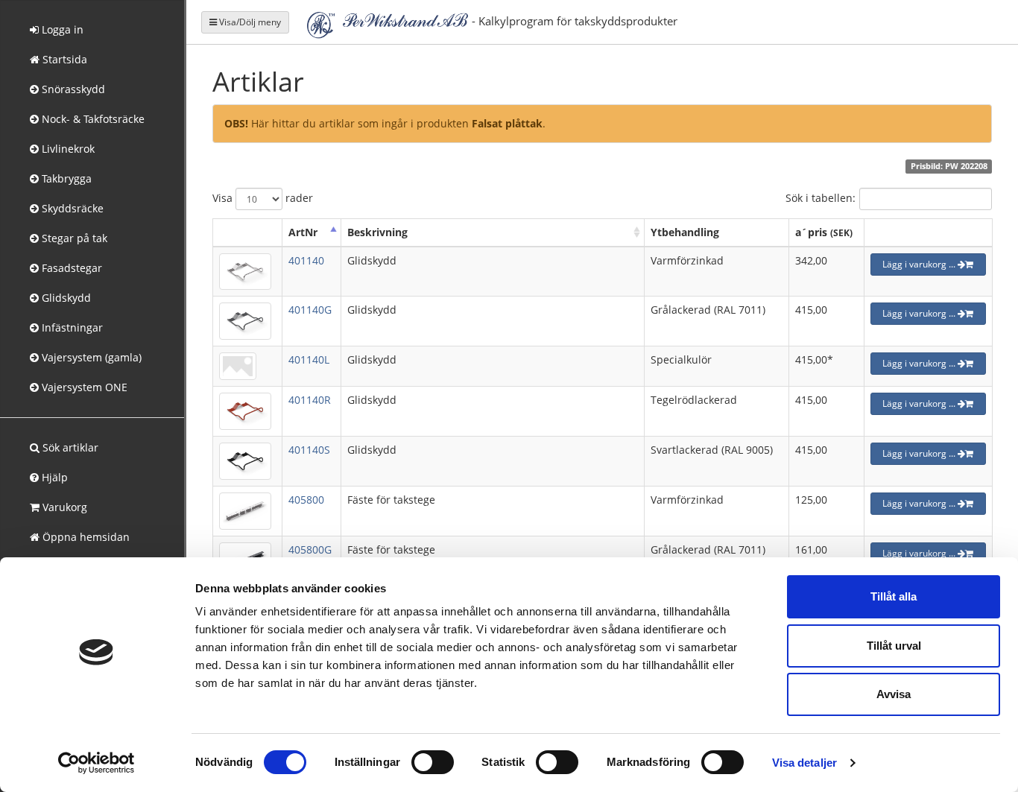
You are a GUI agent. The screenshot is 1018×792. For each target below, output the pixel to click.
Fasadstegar (70, 268)
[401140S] (245, 460)
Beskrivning (377, 232)
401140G (310, 309)
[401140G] (245, 320)
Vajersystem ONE (83, 387)
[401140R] (245, 410)
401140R (309, 400)
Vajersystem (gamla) (90, 357)
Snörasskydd (72, 89)
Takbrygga (65, 178)
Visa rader (262, 197)
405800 (306, 499)
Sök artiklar (68, 447)
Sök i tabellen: (820, 197)
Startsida (63, 59)
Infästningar (71, 327)
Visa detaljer (804, 762)
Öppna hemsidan (84, 537)
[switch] (432, 762)
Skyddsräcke (71, 208)
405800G (310, 549)
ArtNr (302, 232)
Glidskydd (65, 298)
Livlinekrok (67, 149)
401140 (306, 260)
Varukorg (63, 507)
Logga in (61, 29)
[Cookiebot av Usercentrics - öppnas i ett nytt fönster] (96, 763)
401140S (309, 450)
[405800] (245, 509)
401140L (308, 359)
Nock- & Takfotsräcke (92, 119)
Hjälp (53, 477)
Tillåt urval (894, 645)
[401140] (245, 270)
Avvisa (893, 694)
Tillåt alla (893, 596)
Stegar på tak (73, 238)
